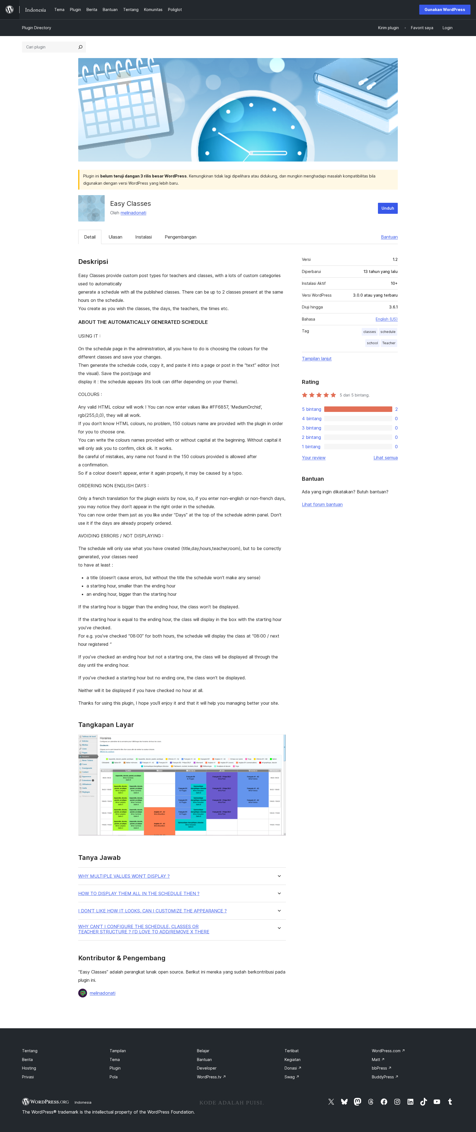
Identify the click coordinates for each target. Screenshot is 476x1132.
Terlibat (292, 1050)
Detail (90, 237)
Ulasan (115, 237)
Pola (114, 1076)
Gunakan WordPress (444, 9)
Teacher (389, 343)
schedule (388, 332)
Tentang (29, 1050)
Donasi (293, 1068)
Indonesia (83, 1102)
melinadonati (133, 212)
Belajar (203, 1050)
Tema (115, 1059)
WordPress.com (388, 1050)
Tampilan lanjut (317, 358)
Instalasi (143, 237)
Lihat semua (386, 457)
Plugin (115, 1068)
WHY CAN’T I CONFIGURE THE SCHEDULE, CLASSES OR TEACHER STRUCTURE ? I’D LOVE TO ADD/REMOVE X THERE (143, 929)
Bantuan (389, 237)
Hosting (29, 1068)
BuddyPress (385, 1076)
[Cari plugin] (80, 47)
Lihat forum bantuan (322, 504)
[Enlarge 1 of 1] (278, 742)
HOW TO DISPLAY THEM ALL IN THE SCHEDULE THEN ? (138, 893)
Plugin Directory (36, 27)
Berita (27, 1059)
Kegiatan (293, 1059)
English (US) (387, 319)
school (372, 343)
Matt (378, 1059)
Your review (314, 457)
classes (369, 332)
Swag (292, 1076)
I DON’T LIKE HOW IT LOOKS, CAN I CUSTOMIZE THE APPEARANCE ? (152, 911)
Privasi (28, 1076)
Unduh (388, 208)
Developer (207, 1068)
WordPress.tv (211, 1076)
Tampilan (118, 1050)
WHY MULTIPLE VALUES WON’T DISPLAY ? (124, 876)
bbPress (382, 1068)
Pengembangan (180, 237)
